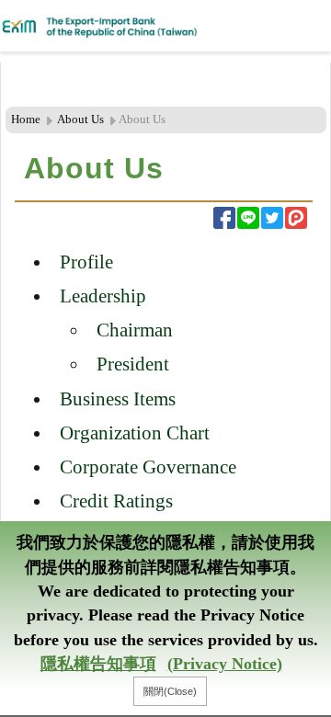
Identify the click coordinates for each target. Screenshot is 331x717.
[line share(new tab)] (248, 218)
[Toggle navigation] (276, 26)
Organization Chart (135, 432)
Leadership (103, 295)
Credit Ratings (116, 500)
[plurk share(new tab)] (296, 218)
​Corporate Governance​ (148, 466)
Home (25, 119)
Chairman (135, 329)
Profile (86, 261)
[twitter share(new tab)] (272, 218)
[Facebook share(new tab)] (224, 218)
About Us (80, 119)
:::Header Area (39, 72)
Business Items (118, 398)
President (133, 363)
